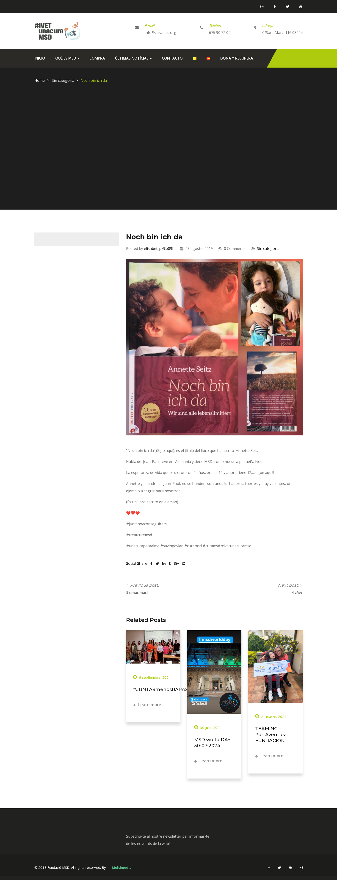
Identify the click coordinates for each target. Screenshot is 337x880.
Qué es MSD (66, 58)
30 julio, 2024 (210, 727)
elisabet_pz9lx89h (159, 248)
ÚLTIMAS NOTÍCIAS (132, 58)
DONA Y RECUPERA (236, 58)
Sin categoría (63, 80)
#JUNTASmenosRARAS (160, 689)
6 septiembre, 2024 (154, 677)
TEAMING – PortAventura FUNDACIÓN (271, 734)
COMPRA (97, 58)
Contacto (172, 58)
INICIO (39, 58)
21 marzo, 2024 (273, 716)
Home (39, 80)
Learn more (149, 704)
